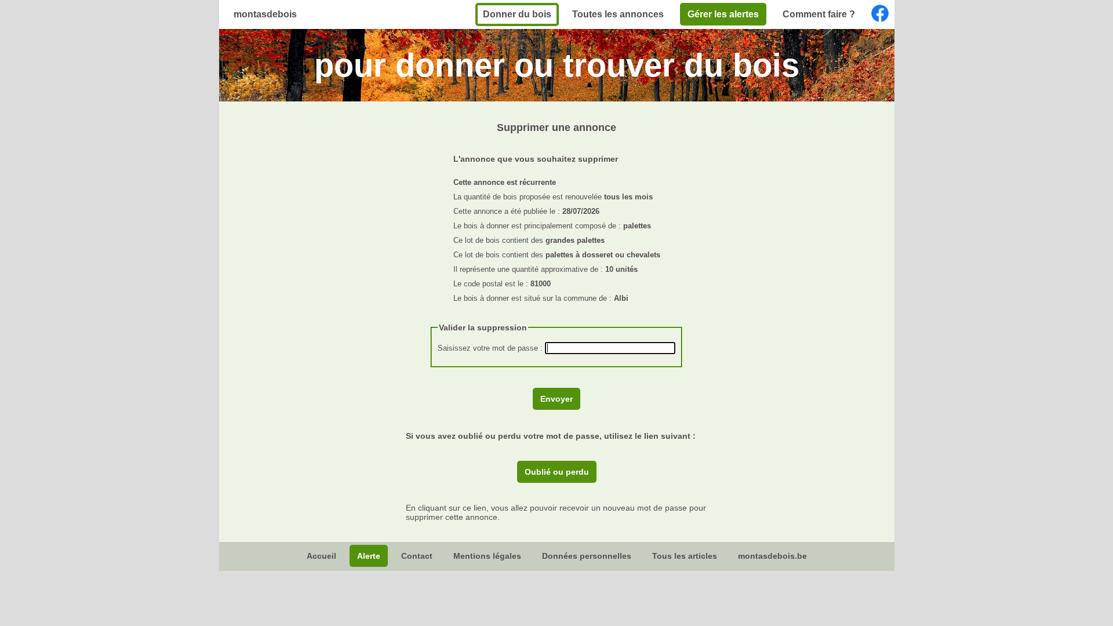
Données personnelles (586, 556)
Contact (416, 556)
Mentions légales (487, 556)
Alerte (368, 556)
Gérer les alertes (723, 14)
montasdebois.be (772, 556)
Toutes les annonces (618, 14)
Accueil (321, 556)
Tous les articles (684, 556)
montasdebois (265, 14)
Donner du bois (517, 14)
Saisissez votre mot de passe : (491, 348)
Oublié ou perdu (557, 471)
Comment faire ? (819, 14)
